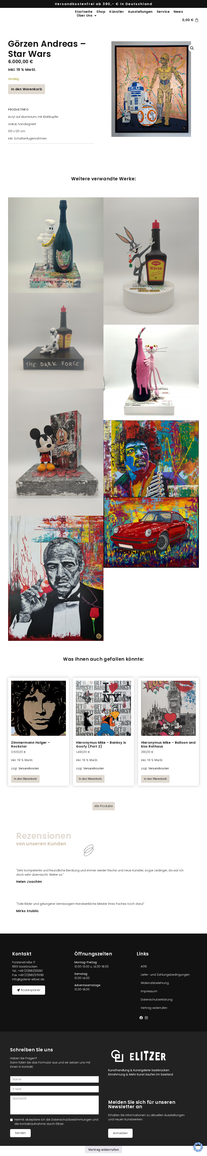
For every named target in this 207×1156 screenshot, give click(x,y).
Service (163, 12)
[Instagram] (146, 1017)
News (178, 12)
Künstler (116, 12)
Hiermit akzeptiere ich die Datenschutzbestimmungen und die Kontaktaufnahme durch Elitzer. (56, 1122)
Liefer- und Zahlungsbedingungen (165, 975)
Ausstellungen (140, 12)
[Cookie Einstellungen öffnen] (198, 1151)
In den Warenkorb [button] (25, 778)
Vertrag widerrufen (154, 1008)
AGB (144, 966)
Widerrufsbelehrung (155, 983)
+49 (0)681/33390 (30, 971)
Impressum (149, 991)
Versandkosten (28, 768)
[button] (192, 48)
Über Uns (84, 15)
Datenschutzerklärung (156, 1000)
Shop (100, 12)
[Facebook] (141, 1017)
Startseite (83, 12)
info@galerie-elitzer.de (28, 979)
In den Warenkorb (26, 89)
